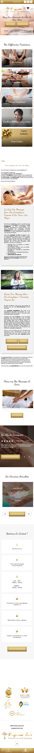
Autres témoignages (10, 457)
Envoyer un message (17, 649)
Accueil (3, 161)
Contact (23, 341)
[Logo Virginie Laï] (17, 9)
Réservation (23, 24)
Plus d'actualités (17, 514)
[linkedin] (31, 3)
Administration (17, 728)
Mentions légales (17, 725)
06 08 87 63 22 (17, 2)
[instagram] (28, 3)
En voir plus (17, 415)
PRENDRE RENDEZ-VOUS (17, 347)
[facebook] (25, 3)
